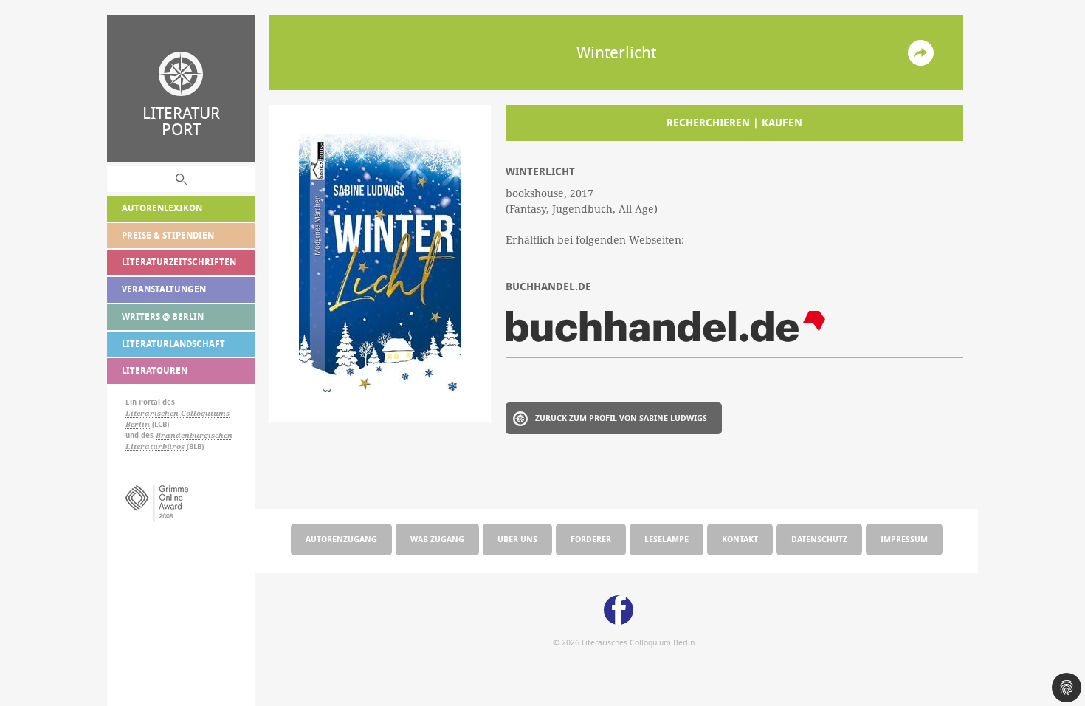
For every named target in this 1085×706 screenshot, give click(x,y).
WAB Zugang (437, 538)
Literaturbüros (156, 446)
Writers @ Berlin (163, 316)
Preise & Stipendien (168, 235)
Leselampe (666, 538)
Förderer (591, 538)
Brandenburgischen (194, 435)
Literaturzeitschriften (179, 262)
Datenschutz (819, 538)
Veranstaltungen (164, 289)
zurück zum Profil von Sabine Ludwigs (621, 417)
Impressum (904, 538)
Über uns (517, 538)
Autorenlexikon (162, 208)
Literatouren (154, 370)
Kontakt (740, 538)
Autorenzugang (341, 538)
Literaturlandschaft (173, 343)
